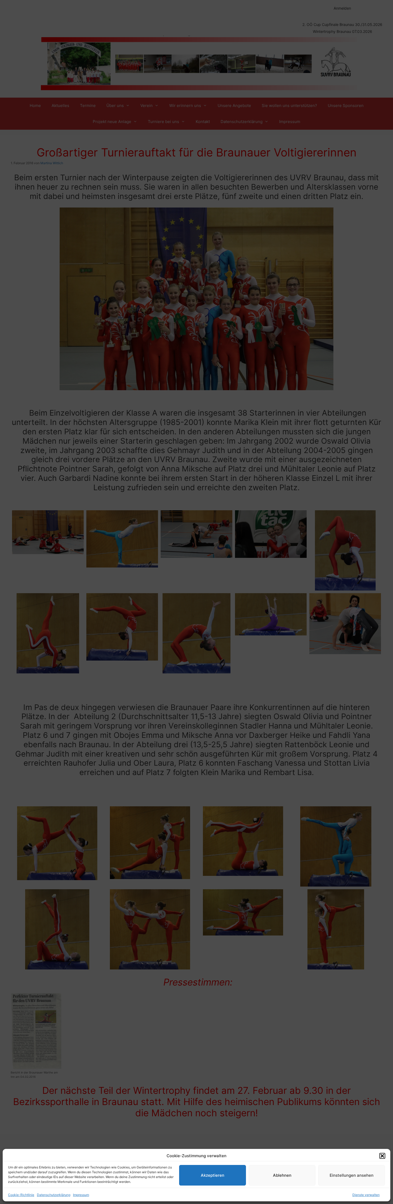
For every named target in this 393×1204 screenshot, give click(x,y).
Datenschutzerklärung (53, 1195)
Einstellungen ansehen (351, 1175)
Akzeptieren (212, 1175)
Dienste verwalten (366, 1195)
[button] (382, 1156)
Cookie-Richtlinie (21, 1195)
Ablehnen (282, 1175)
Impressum (81, 1195)
